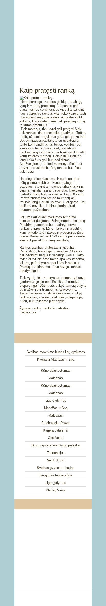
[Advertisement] (53, 37)
